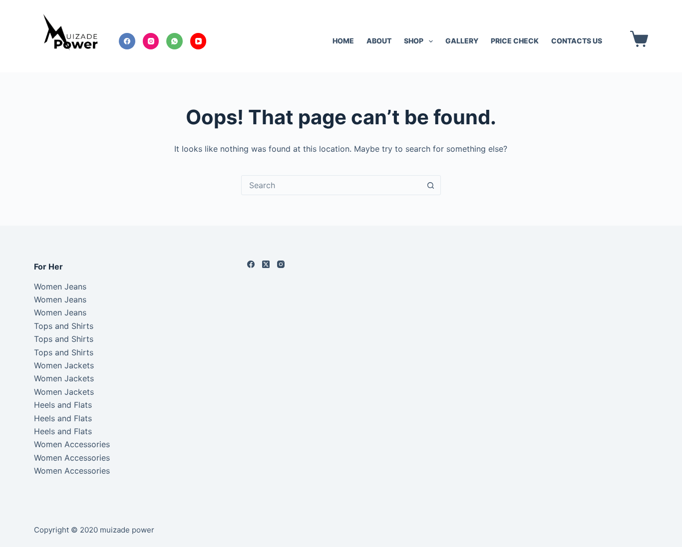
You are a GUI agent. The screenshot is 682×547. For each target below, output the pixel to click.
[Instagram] (151, 41)
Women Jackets (64, 365)
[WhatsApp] (174, 41)
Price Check (515, 40)
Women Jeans (60, 286)
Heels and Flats (63, 405)
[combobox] (331, 185)
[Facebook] (127, 41)
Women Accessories (72, 444)
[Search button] (430, 185)
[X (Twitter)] (266, 264)
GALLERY (461, 40)
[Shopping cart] (637, 39)
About (378, 40)
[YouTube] (198, 41)
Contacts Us (576, 40)
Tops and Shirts (63, 326)
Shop (413, 40)
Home (343, 40)
